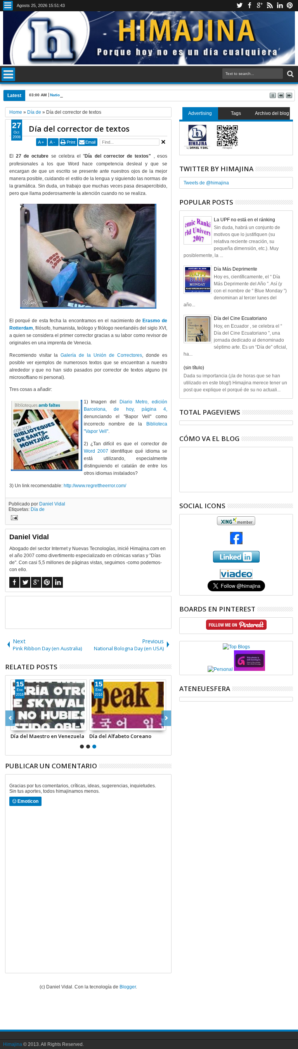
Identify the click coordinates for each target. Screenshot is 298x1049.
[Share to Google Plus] (34, 724)
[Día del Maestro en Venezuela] (49, 705)
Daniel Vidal (52, 504)
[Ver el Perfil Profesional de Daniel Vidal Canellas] (236, 577)
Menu (8, 5)
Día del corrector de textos (79, 128)
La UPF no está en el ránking (244, 219)
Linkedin (280, 5)
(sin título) (194, 367)
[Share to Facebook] (17, 724)
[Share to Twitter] (25, 724)
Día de (38, 509)
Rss (270, 5)
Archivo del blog (272, 113)
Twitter (239, 5)
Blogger (128, 987)
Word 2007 (96, 451)
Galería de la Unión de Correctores (101, 355)
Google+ (260, 5)
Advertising (200, 113)
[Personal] (220, 669)
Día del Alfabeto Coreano (120, 736)
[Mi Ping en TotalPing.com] (249, 669)
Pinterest (290, 5)
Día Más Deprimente (235, 269)
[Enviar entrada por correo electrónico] (13, 518)
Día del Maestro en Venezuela (47, 736)
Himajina (12, 1044)
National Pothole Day (70, 95)
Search (289, 74)
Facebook (249, 5)
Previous (166, 718)
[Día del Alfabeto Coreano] (128, 705)
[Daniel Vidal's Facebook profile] (236, 542)
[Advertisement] (96, 611)
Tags (236, 113)
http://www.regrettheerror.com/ (95, 485)
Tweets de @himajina (206, 183)
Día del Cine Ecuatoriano (240, 318)
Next (10, 718)
